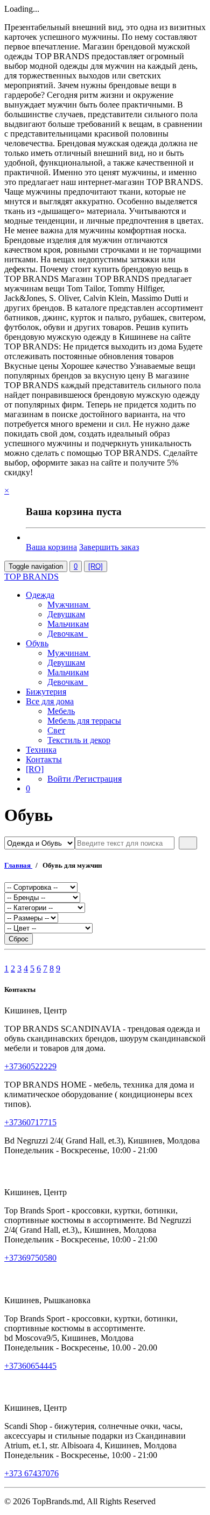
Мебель (61, 711)
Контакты (44, 759)
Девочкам (67, 633)
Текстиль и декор (78, 740)
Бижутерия (46, 691)
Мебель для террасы (84, 720)
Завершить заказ (109, 547)
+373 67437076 (31, 1473)
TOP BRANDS (31, 576)
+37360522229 (30, 1066)
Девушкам (66, 614)
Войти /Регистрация (84, 778)
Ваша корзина (51, 547)
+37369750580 (30, 1257)
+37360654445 (30, 1365)
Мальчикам (68, 623)
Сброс (19, 939)
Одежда (40, 594)
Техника (41, 749)
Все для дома (50, 701)
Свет (56, 730)
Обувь (37, 643)
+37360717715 (30, 1122)
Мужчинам (68, 604)
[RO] (95, 566)
